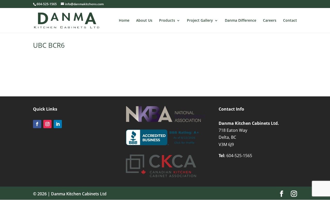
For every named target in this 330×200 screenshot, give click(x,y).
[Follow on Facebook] (37, 124)
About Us (144, 21)
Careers (269, 21)
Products (167, 21)
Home (124, 21)
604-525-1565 (239, 155)
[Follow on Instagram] (47, 124)
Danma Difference (240, 21)
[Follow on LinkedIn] (58, 124)
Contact (290, 21)
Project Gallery (200, 21)
